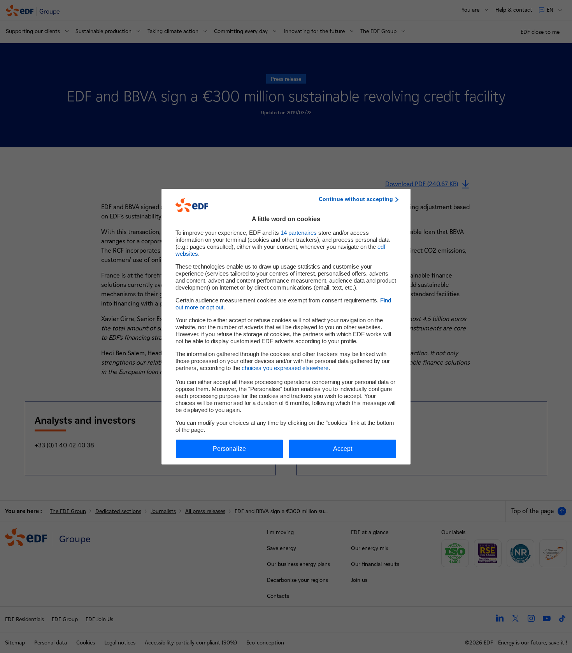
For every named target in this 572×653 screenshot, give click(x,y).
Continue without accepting (356, 199)
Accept (342, 448)
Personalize (229, 448)
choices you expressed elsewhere (285, 368)
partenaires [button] (299, 232)
